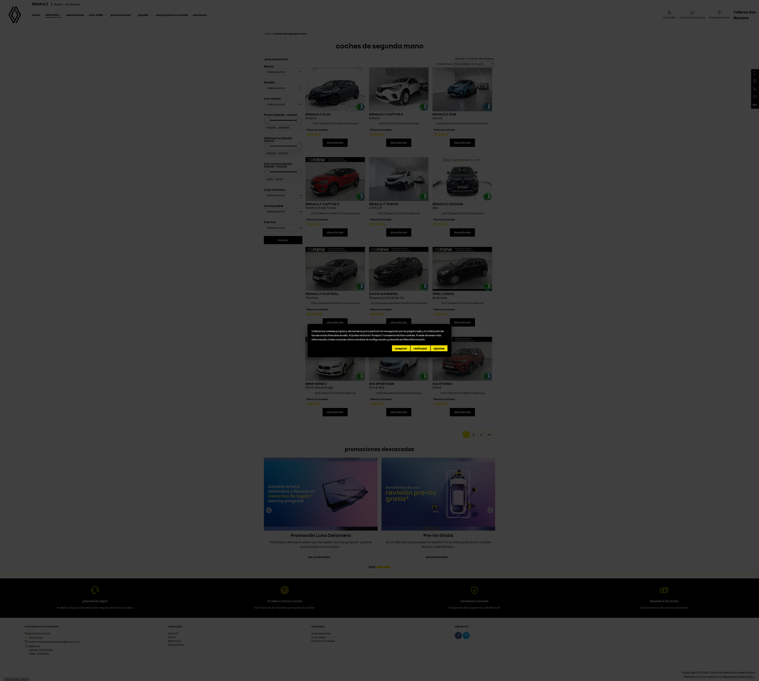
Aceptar (401, 348)
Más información (414, 339)
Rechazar (420, 348)
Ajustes (439, 348)
